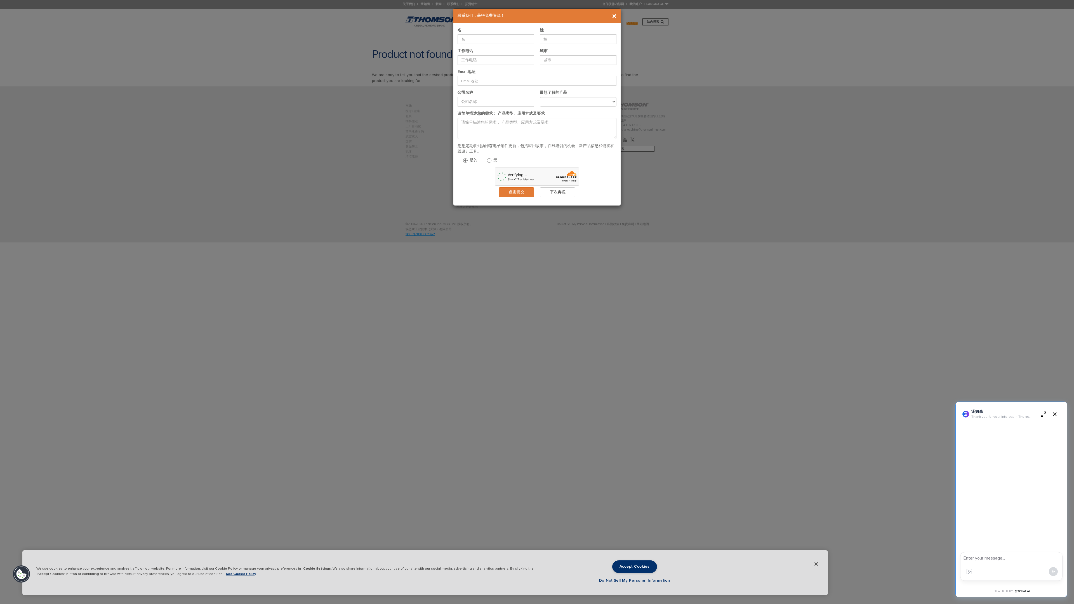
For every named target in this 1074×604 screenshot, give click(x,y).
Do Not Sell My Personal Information (634, 580)
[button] (21, 574)
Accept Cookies (635, 566)
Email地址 (466, 71)
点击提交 (516, 192)
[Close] (816, 564)
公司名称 (465, 92)
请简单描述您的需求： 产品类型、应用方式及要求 (501, 113)
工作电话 (465, 50)
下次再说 (558, 192)
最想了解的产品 (553, 92)
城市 (544, 50)
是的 (472, 160)
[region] (425, 572)
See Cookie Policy (241, 574)
